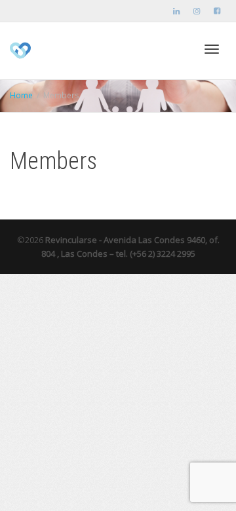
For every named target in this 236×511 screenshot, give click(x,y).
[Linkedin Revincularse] (176, 11)
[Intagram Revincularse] (196, 11)
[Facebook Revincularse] (217, 11)
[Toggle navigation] (211, 49)
